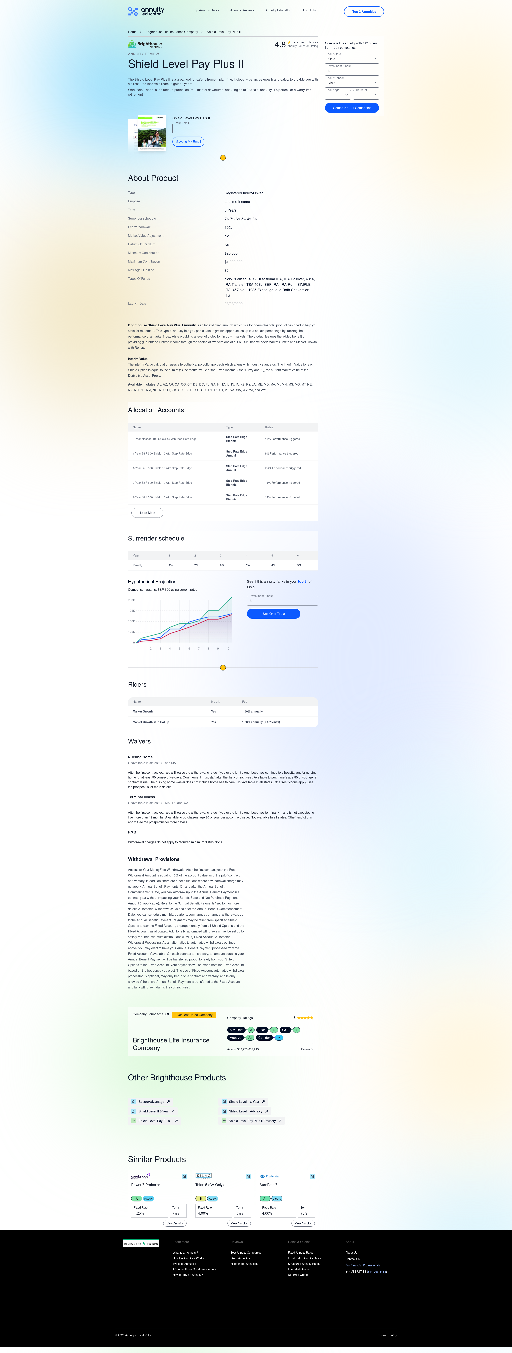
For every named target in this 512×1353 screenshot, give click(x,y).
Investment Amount (262, 596)
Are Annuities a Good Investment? (194, 1269)
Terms (382, 1335)
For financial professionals (363, 1265)
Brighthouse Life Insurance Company (171, 32)
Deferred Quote (298, 1275)
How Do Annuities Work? (188, 1258)
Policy (393, 1335)
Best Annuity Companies (245, 1252)
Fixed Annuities (240, 1258)
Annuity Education (278, 10)
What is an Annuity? (185, 1252)
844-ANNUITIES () (366, 1271)
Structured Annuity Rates (304, 1264)
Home (132, 32)
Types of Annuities (184, 1264)
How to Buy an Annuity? (188, 1275)
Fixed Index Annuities (244, 1264)
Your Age (333, 90)
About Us (309, 10)
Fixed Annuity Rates (300, 1252)
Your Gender (336, 78)
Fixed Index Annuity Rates (304, 1258)
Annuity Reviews (242, 10)
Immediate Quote (299, 1269)
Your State (334, 54)
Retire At (361, 90)
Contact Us (353, 1259)
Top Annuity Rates (206, 10)
